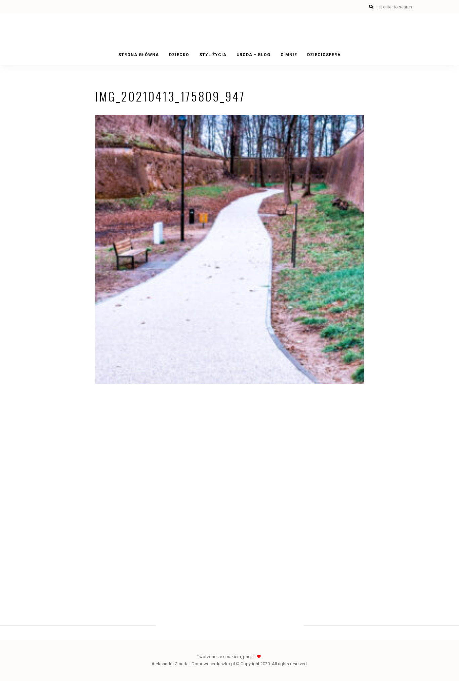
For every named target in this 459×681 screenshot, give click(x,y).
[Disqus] (229, 488)
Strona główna (138, 54)
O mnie (289, 54)
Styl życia (212, 54)
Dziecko (179, 54)
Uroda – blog (253, 54)
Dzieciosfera (324, 54)
